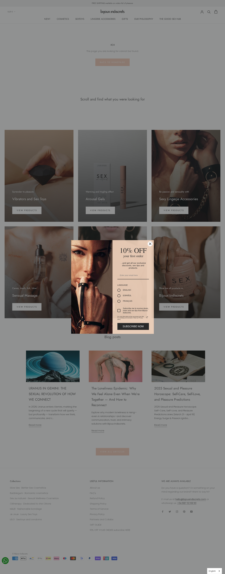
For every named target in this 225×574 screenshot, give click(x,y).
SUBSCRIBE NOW (133, 326)
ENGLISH (127, 290)
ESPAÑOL (127, 296)
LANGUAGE (122, 285)
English (212, 571)
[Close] (150, 243)
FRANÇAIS (127, 301)
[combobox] (214, 571)
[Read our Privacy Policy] (147, 317)
